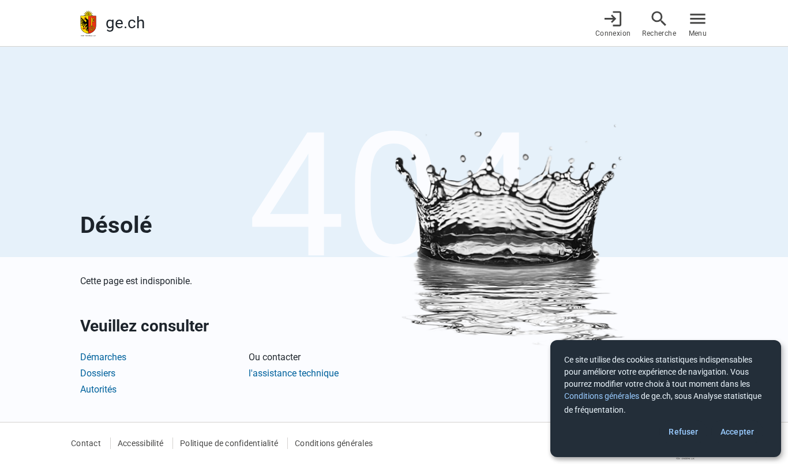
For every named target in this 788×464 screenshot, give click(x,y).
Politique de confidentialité (229, 443)
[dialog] (665, 398)
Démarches (103, 357)
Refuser (683, 431)
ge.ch (125, 22)
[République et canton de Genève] (88, 23)
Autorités (98, 389)
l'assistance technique (294, 373)
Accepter (737, 431)
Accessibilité (140, 443)
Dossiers (97, 373)
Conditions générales (334, 443)
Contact (86, 443)
